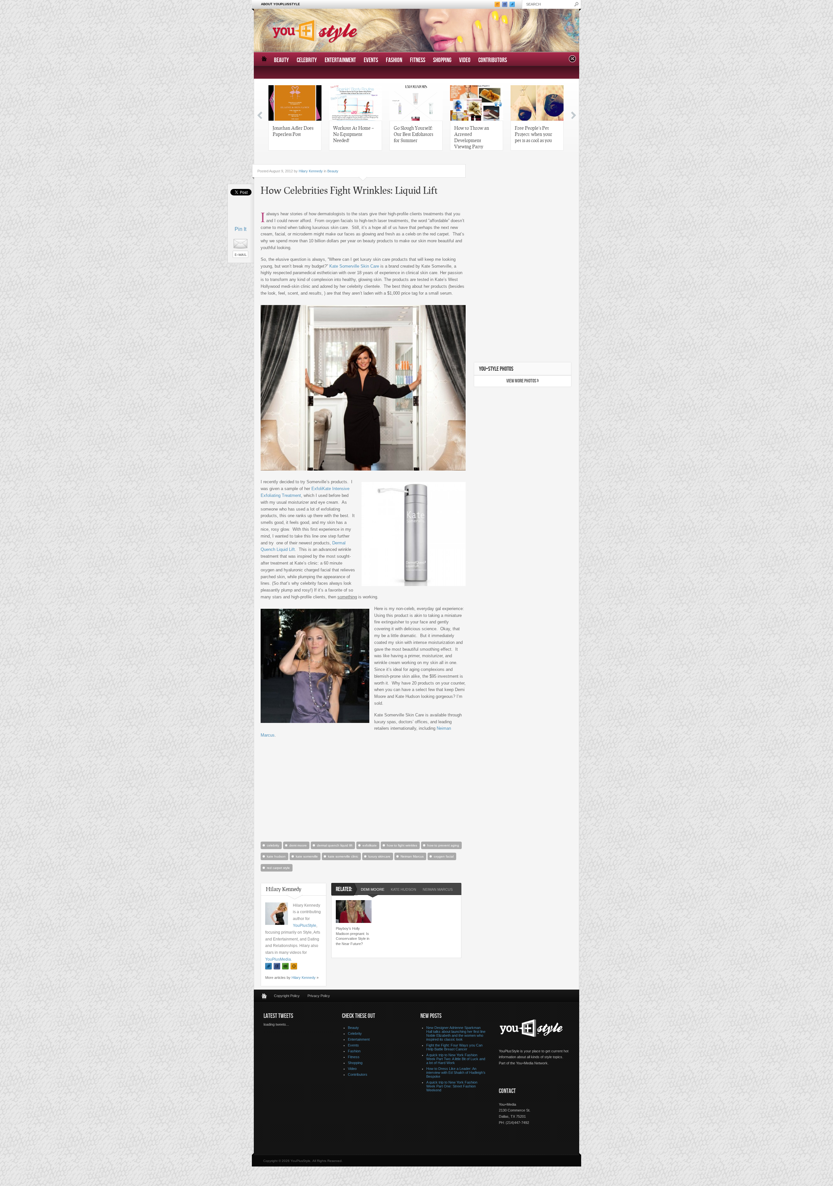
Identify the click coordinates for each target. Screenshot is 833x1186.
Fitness (417, 60)
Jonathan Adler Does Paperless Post (293, 131)
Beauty (281, 60)
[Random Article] (572, 60)
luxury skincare (379, 856)
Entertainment (340, 60)
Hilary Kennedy (311, 171)
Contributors (492, 60)
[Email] (285, 966)
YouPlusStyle (304, 925)
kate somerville (307, 856)
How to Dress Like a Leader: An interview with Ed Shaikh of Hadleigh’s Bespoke (455, 1072)
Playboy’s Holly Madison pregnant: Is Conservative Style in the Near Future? (352, 935)
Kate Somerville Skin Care (354, 266)
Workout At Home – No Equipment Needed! (353, 134)
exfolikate (369, 845)
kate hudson (276, 856)
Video (465, 60)
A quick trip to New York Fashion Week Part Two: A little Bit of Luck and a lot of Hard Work (455, 1059)
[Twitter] (268, 966)
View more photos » (522, 381)
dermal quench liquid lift (334, 845)
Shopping (442, 60)
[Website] (294, 966)
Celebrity (307, 60)
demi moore (298, 845)
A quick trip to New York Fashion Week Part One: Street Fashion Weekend (451, 1086)
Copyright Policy (287, 996)
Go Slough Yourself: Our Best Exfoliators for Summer (413, 134)
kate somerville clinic (343, 856)
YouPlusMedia (278, 959)
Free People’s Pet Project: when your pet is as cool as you (533, 134)
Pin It (240, 229)
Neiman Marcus (412, 856)
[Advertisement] (363, 789)
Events (371, 60)
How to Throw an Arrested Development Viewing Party (471, 137)
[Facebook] (277, 966)
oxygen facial (444, 856)
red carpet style (278, 868)
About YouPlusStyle (280, 4)
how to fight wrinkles (402, 845)
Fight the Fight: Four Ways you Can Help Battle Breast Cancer (454, 1047)
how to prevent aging (443, 845)
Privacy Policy (318, 996)
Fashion (394, 60)
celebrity (273, 845)
